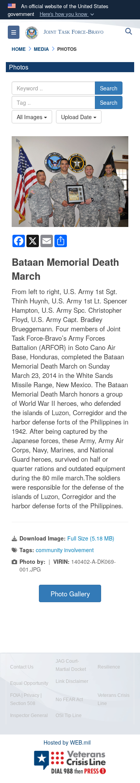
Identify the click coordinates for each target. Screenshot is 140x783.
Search (108, 88)
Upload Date (77, 117)
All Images (30, 117)
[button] (68, 14)
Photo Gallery (70, 593)
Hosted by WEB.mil (67, 742)
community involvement (65, 550)
